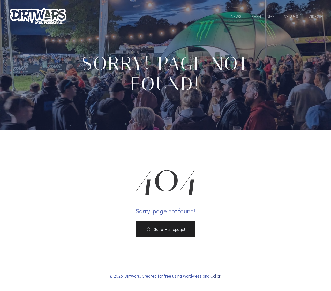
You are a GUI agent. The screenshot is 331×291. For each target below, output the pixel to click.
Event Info (263, 16)
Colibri (215, 276)
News (236, 16)
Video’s (316, 16)
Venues (291, 16)
